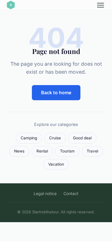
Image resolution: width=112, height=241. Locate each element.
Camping (29, 138)
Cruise (55, 138)
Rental (42, 151)
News (19, 151)
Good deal (82, 138)
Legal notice (45, 193)
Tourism (67, 151)
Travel (92, 151)
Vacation (56, 164)
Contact (70, 193)
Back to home (56, 92)
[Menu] (100, 5)
